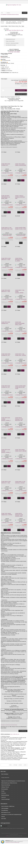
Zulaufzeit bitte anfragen (7, 235)
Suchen (24, 12)
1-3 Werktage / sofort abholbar (14, 51)
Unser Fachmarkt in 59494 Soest (7, 806)
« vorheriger (15, 764)
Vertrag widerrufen (5, 777)
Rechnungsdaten (4, 789)
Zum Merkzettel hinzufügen (21, 94)
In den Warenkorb (21, 90)
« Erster (10, 764)
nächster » (20, 764)
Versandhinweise (4, 810)
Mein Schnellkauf (4, 774)
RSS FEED (3, 818)
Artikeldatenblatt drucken (10, 39)
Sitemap (3, 816)
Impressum (3, 797)
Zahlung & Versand (5, 787)
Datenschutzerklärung (5, 785)
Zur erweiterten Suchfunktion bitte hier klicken (10, 14)
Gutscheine (3, 793)
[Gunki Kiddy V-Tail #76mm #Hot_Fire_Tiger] (14, 30)
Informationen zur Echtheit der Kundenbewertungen (9, 724)
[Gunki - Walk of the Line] (7, 75)
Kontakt (2, 791)
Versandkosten (24, 84)
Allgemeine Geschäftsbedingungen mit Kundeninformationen (13, 780)
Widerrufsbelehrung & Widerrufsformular (9, 782)
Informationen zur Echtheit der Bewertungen (12, 842)
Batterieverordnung (5, 795)
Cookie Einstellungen (5, 799)
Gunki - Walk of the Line (14, 734)
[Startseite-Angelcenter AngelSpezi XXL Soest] (14, 5)
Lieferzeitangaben (4, 808)
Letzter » (25, 764)
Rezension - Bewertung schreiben (12, 43)
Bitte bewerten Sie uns (5, 812)
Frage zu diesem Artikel (10, 41)
